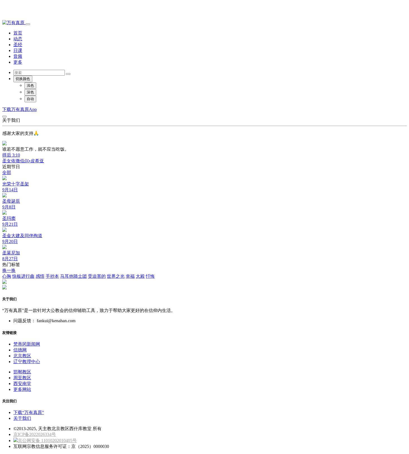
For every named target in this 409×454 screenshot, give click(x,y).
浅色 (30, 85)
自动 (30, 99)
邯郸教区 (22, 371)
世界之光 (116, 276)
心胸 (6, 276)
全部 (6, 172)
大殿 (140, 276)
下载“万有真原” (28, 412)
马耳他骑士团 (73, 276)
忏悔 (150, 276)
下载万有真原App (19, 109)
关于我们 (22, 418)
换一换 (9, 270)
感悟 (40, 276)
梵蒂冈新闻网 (26, 344)
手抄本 (52, 276)
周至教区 (22, 377)
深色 (30, 92)
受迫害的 (97, 276)
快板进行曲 (23, 276)
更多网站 (22, 389)
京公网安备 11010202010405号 (47, 440)
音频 (17, 56)
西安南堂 (22, 383)
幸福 (130, 276)
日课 (17, 50)
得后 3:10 (11, 155)
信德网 (20, 350)
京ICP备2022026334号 (34, 434)
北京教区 (22, 355)
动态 (17, 38)
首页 (17, 33)
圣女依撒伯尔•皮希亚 (23, 160)
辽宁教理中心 (26, 361)
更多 (17, 62)
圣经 (17, 44)
